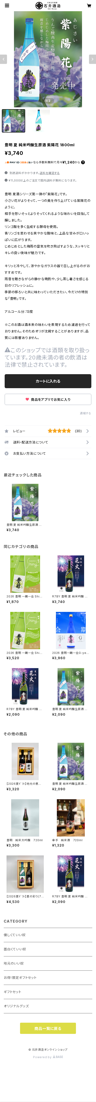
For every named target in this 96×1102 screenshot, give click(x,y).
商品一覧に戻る (48, 1028)
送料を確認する (50, 173)
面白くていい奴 (15, 949)
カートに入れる (48, 381)
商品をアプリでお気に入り (50, 399)
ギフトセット (12, 992)
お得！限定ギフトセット (20, 978)
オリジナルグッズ (16, 1006)
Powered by (43, 1057)
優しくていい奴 (15, 935)
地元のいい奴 (14, 963)
